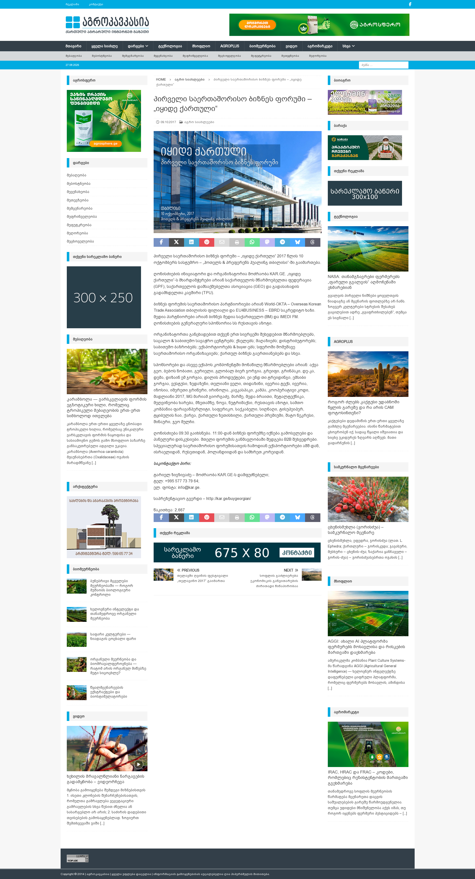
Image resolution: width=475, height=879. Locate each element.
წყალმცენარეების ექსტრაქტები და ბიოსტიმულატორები (108, 692)
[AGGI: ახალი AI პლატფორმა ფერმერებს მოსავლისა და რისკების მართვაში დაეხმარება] (368, 613)
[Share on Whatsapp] (252, 242)
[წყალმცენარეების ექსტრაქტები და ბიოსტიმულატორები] (77, 692)
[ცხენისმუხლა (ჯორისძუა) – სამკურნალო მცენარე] (368, 499)
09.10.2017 (168, 122)
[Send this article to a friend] (221, 242)
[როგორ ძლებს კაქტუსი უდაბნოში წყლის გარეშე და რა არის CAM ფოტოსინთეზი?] (368, 374)
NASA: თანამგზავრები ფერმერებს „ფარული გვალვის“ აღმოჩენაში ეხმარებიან (364, 282)
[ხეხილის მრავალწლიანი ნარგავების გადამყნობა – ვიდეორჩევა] (107, 748)
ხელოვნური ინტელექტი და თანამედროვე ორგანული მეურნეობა (114, 613)
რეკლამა (72, 4)
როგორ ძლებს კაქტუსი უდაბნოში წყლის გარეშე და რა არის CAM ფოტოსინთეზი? (363, 407)
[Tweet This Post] (176, 242)
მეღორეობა (318, 55)
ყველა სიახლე (105, 46)
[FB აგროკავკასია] (410, 4)
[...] (94, 463)
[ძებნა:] (383, 65)
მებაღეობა (74, 55)
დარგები (136, 46)
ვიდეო (291, 46)
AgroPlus (229, 46)
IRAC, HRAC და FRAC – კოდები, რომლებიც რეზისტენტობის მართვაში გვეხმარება (368, 777)
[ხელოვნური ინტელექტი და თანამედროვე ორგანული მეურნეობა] (77, 614)
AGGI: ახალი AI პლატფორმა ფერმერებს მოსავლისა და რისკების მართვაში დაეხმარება (366, 647)
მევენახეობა (163, 55)
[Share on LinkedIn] (191, 242)
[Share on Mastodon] (267, 242)
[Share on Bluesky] (297, 242)
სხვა (347, 46)
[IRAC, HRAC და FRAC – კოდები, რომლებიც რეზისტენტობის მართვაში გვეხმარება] (368, 744)
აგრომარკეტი (320, 46)
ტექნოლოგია (170, 46)
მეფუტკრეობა (261, 55)
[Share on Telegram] (282, 242)
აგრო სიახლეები (199, 122)
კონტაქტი (96, 4)
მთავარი (73, 46)
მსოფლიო (201, 46)
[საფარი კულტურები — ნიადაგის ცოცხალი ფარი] (77, 639)
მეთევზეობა (290, 55)
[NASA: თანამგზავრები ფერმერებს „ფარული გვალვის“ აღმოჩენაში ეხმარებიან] (368, 249)
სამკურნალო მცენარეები (356, 467)
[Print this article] (236, 242)
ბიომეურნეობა (262, 46)
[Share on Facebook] (161, 242)
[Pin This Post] (206, 242)
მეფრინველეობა (195, 55)
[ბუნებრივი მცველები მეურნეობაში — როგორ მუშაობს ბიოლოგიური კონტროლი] (77, 586)
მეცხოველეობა (229, 55)
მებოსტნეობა (102, 55)
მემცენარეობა (133, 55)
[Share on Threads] (312, 242)
